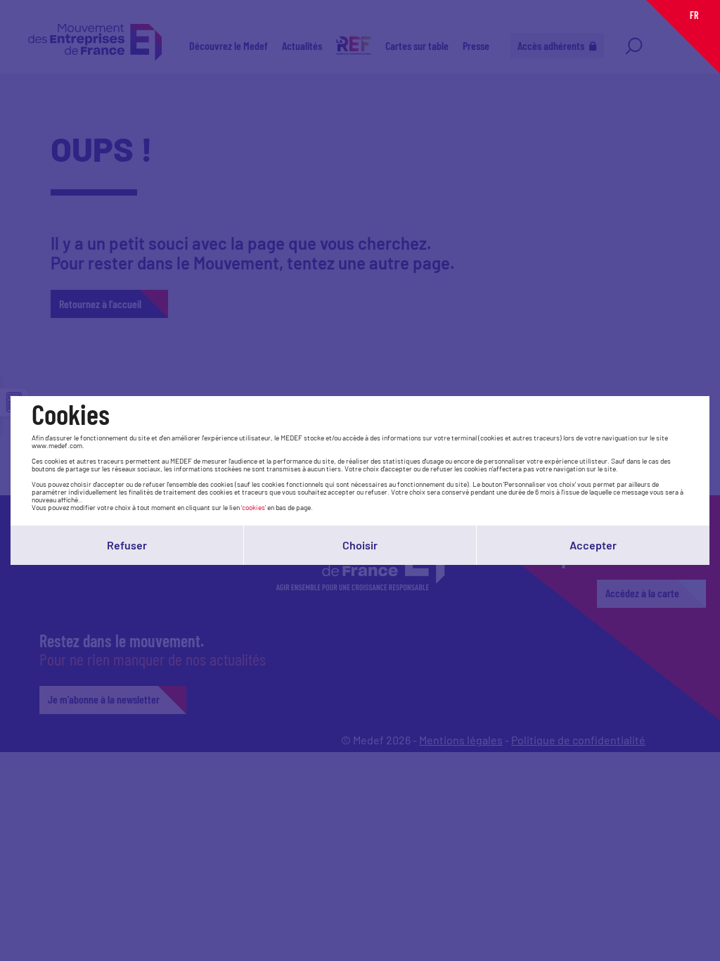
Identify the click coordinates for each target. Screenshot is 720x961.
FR (694, 15)
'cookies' (253, 507)
